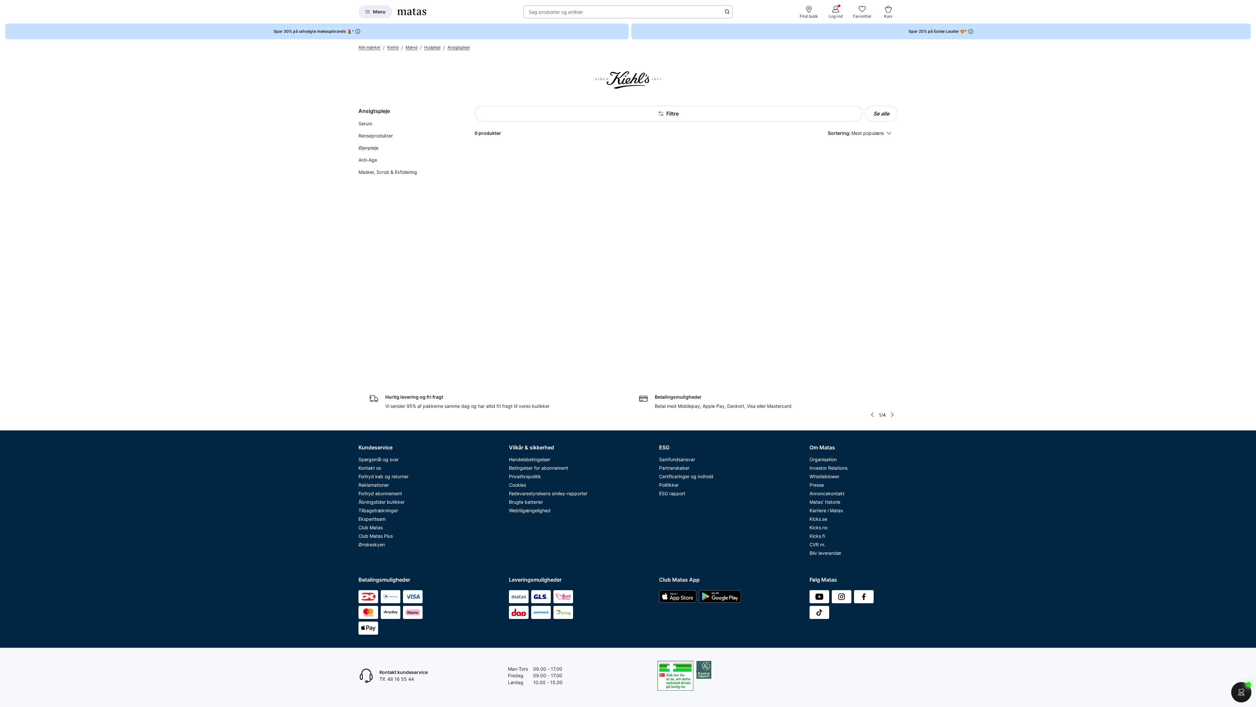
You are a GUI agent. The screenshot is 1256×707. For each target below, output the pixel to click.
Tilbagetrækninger (378, 510)
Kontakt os (369, 468)
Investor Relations (828, 468)
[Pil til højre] (892, 414)
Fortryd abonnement (380, 493)
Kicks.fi (817, 536)
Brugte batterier (526, 502)
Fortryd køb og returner (383, 476)
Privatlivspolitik (525, 476)
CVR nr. (817, 544)
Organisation (823, 459)
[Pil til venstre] (872, 414)
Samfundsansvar (677, 459)
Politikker (669, 485)
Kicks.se (818, 519)
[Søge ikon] (727, 12)
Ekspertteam (372, 519)
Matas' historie (825, 502)
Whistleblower (824, 476)
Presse (817, 485)
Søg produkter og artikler (556, 12)
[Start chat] (1241, 692)
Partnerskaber (674, 468)
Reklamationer (373, 485)
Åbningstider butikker (381, 502)
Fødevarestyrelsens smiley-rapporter (548, 493)
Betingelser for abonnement (538, 468)
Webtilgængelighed (529, 510)
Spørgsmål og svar (378, 459)
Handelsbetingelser (529, 459)
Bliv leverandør (825, 553)
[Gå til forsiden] (411, 11)
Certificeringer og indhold (686, 476)
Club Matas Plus (375, 536)
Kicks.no (819, 527)
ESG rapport (672, 493)
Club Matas (370, 527)
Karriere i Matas (826, 510)
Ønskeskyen (371, 544)
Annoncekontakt (827, 493)
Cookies (517, 485)
